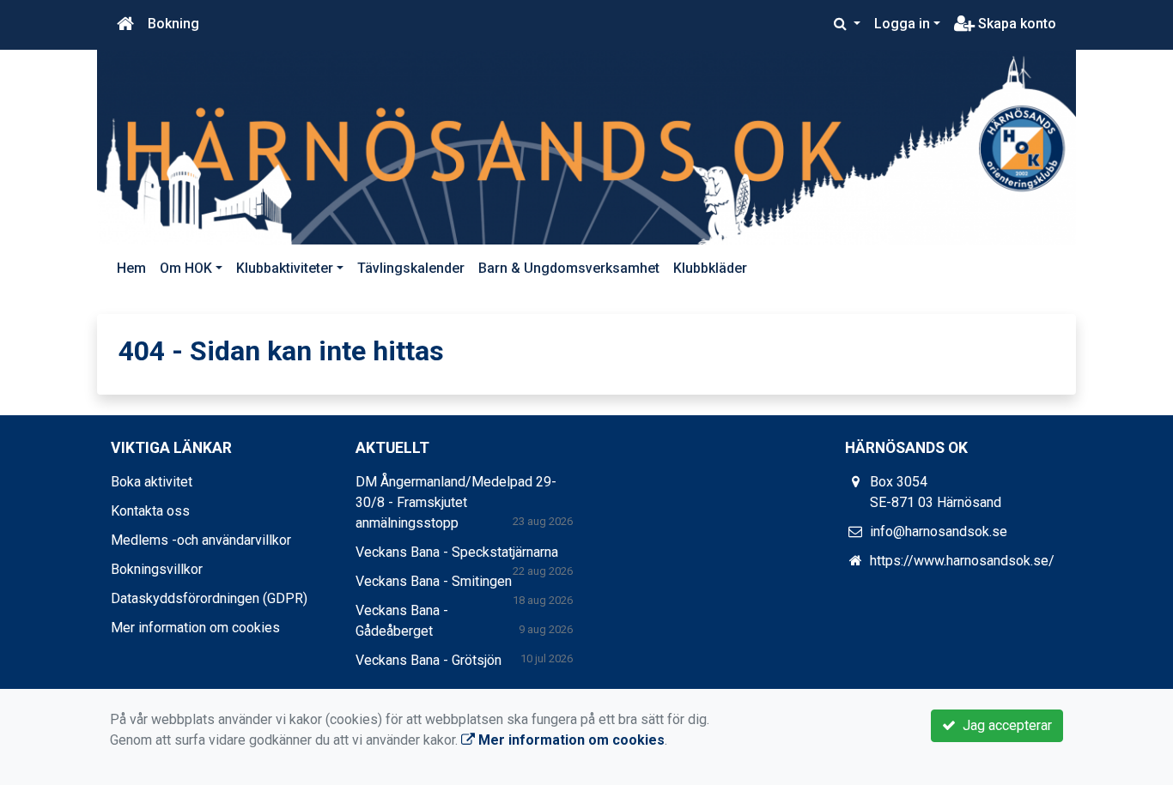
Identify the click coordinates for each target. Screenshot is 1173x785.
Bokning (173, 23)
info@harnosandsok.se (938, 531)
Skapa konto (1015, 23)
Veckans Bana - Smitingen (434, 581)
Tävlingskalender (411, 268)
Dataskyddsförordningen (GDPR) (209, 598)
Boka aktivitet (151, 482)
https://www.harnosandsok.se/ (962, 561)
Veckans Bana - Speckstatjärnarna (457, 552)
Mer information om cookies (195, 627)
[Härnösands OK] (586, 147)
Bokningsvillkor (157, 569)
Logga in (902, 23)
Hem (131, 268)
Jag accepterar (1004, 725)
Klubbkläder (710, 268)
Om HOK (186, 268)
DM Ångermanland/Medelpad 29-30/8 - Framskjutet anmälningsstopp (456, 502)
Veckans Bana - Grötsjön (428, 660)
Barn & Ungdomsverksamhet (568, 268)
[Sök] (847, 24)
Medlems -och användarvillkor (201, 540)
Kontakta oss (150, 511)
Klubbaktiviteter (284, 268)
